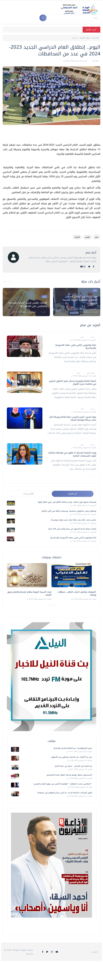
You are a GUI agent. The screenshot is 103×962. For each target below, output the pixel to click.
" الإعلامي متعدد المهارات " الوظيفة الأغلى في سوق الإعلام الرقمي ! (62, 784)
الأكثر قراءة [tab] (28, 494)
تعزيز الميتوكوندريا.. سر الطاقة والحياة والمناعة (73, 748)
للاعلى (95, 952)
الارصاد (77, 237)
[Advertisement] (51, 135)
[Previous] (49, 605)
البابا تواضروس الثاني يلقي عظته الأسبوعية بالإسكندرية (75, 346)
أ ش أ (43, 312)
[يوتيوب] (81, 267)
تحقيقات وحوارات (17, 567)
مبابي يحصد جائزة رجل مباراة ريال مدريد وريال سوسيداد (73, 520)
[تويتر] (89, 267)
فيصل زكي (90, 373)
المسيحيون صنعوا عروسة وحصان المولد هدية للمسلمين (69, 775)
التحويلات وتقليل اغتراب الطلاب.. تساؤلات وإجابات (77, 593)
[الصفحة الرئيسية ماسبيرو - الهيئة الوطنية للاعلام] (76, 9)
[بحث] (43, 17)
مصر (74, 38)
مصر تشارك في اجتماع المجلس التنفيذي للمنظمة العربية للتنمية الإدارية (80, 299)
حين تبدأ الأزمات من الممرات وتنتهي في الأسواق (71, 757)
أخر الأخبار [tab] (72, 494)
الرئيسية (95, 38)
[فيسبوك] (93, 267)
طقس (87, 237)
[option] (26, 302)
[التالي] (9, 282)
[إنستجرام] (84, 267)
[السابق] (5, 282)
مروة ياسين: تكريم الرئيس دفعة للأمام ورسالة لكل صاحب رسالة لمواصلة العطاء (72, 418)
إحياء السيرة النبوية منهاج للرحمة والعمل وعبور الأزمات (29, 593)
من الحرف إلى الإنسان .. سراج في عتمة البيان (73, 766)
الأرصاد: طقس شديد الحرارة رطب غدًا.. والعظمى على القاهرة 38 (27, 304)
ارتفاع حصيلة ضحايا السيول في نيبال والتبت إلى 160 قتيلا (72, 529)
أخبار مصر (95, 60)
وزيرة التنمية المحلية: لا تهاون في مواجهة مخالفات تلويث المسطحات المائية (72, 454)
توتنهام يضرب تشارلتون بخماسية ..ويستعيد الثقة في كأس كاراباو (69, 511)
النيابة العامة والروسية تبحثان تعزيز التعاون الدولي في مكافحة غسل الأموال (72, 382)
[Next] (54, 605)
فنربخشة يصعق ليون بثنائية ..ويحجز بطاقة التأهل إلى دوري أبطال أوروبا (67, 502)
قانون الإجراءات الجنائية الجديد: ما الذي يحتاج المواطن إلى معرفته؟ (64, 793)
